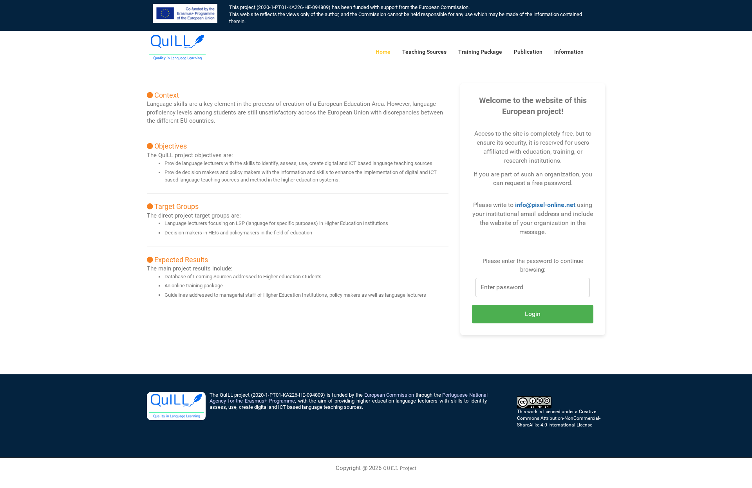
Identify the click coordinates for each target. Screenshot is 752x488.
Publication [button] (528, 52)
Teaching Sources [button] (424, 52)
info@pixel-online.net (545, 205)
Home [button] (383, 52)
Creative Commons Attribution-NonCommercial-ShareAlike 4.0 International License (558, 418)
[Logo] (177, 47)
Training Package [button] (480, 52)
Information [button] (569, 52)
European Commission (389, 395)
